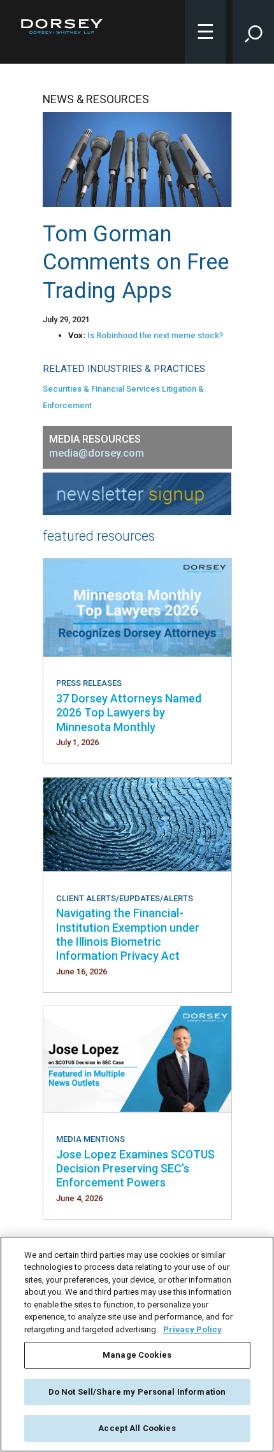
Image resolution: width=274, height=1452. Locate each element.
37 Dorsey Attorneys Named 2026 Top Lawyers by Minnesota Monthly (128, 713)
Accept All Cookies (136, 1428)
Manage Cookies (137, 1355)
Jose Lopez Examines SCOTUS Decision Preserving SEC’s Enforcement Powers (135, 1169)
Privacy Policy (192, 1329)
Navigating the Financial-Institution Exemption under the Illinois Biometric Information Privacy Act (127, 934)
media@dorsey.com (96, 453)
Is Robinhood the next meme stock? (155, 335)
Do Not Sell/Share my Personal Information (137, 1392)
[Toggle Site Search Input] (253, 32)
